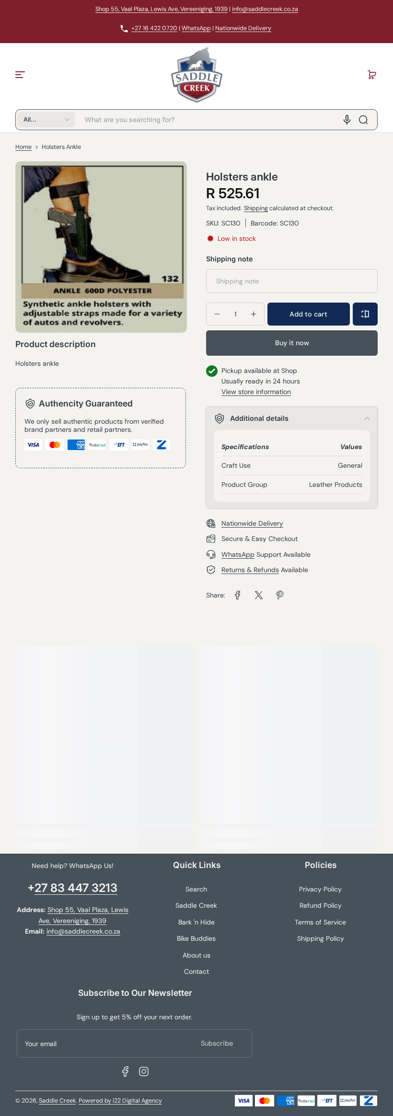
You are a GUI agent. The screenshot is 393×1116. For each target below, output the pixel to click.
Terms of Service (320, 922)
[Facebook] (125, 1071)
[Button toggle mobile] (21, 74)
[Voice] (347, 119)
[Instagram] (144, 1071)
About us (196, 955)
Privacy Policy (320, 889)
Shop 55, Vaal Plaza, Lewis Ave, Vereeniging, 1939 (161, 9)
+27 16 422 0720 (154, 28)
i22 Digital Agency (137, 1101)
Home (23, 147)
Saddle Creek (196, 905)
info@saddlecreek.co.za (265, 9)
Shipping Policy (320, 938)
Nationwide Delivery (243, 28)
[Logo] (196, 74)
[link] (237, 595)
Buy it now (292, 342)
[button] (372, 74)
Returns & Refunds (250, 569)
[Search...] (363, 119)
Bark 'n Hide (196, 922)
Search (196, 889)
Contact (196, 971)
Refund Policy (321, 905)
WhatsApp (196, 28)
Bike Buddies (196, 938)
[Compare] (365, 314)
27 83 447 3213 (76, 888)
